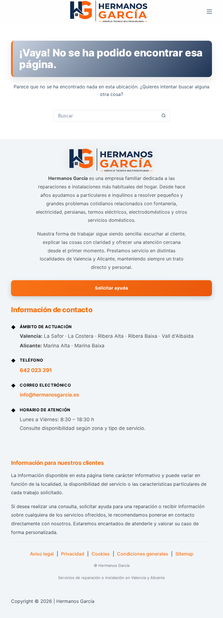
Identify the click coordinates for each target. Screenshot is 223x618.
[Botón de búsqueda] (163, 116)
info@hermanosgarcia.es (49, 395)
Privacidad (72, 554)
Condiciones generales (142, 554)
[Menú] (209, 11)
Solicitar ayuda (111, 288)
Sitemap (184, 554)
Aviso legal (42, 554)
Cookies (100, 554)
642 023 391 (36, 370)
